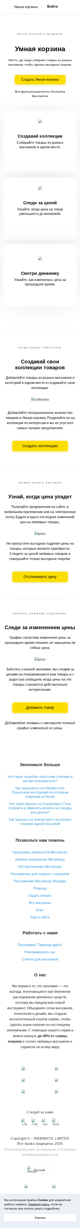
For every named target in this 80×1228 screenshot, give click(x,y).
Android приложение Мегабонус (40, 859)
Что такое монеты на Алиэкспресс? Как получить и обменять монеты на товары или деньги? (40, 808)
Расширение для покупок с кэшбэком (40, 874)
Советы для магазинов (40, 959)
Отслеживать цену (40, 577)
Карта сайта (40, 917)
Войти (52, 6)
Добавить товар (40, 707)
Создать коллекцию (40, 446)
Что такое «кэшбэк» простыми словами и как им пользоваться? (40, 779)
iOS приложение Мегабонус (40, 866)
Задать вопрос (40, 895)
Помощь (40, 888)
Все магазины (40, 903)
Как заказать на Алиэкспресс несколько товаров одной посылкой (40, 822)
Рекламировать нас (40, 952)
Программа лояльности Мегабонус (40, 852)
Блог (40, 910)
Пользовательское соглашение (30, 1149)
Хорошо (40, 1217)
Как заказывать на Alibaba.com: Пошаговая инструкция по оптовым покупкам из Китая (40, 792)
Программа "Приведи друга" (40, 945)
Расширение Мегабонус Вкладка (40, 881)
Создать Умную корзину (40, 79)
